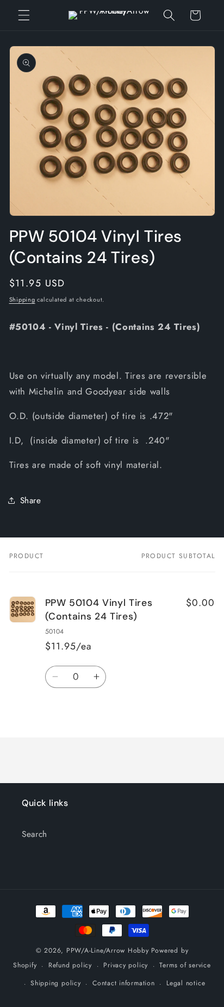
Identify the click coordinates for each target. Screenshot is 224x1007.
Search (34, 834)
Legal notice (185, 983)
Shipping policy (55, 983)
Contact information (123, 983)
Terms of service (184, 965)
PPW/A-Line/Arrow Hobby (107, 950)
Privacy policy (125, 965)
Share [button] (30, 500)
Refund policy (70, 965)
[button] (24, 15)
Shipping (22, 299)
